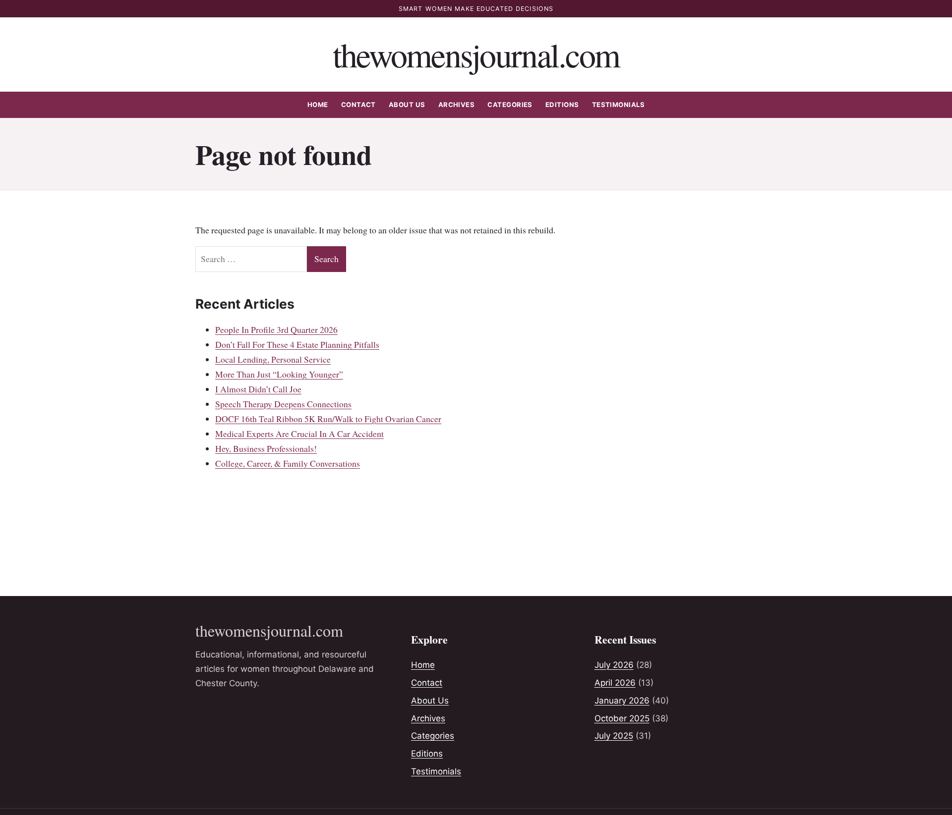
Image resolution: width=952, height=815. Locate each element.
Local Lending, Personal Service (273, 359)
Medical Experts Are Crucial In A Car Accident (299, 433)
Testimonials (618, 105)
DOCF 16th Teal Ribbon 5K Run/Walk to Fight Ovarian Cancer (328, 419)
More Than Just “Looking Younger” (279, 374)
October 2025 (622, 718)
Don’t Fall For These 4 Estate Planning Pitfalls (297, 344)
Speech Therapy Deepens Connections (283, 404)
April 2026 (615, 683)
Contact (358, 105)
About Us (407, 105)
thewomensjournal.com (476, 54)
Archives (456, 105)
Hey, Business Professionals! (266, 448)
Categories (510, 105)
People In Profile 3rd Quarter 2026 (276, 329)
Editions (562, 105)
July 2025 (614, 736)
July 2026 (614, 665)
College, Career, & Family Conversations (287, 463)
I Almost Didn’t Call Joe (258, 389)
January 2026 (622, 701)
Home (317, 105)
